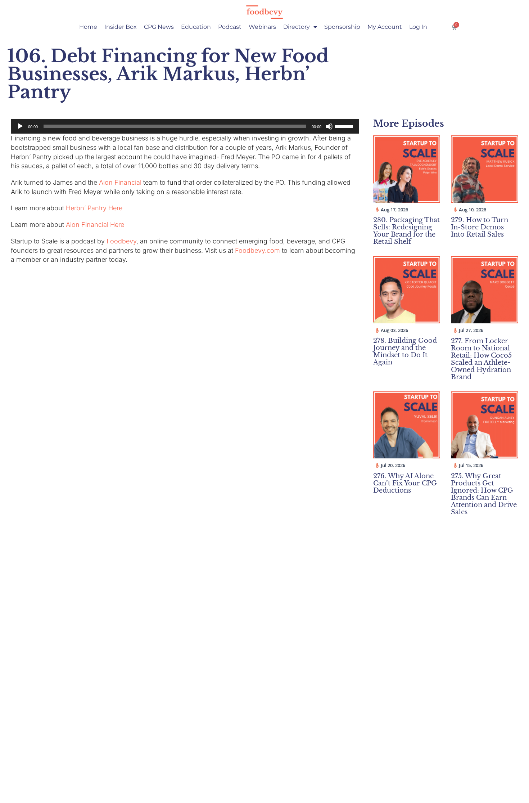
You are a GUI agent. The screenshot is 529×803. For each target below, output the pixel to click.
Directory (296, 26)
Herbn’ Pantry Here (94, 208)
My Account (384, 26)
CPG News (159, 26)
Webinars (262, 26)
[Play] (20, 126)
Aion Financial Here (95, 224)
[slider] (345, 125)
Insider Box (120, 26)
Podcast (229, 26)
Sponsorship (342, 26)
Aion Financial (120, 182)
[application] (185, 126)
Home (88, 26)
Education (196, 26)
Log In (418, 26)
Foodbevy (121, 241)
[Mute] (329, 126)
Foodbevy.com (257, 250)
